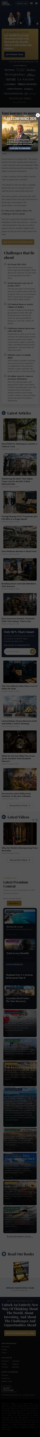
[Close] (38, 115)
